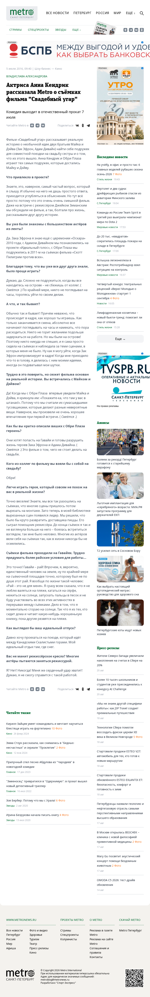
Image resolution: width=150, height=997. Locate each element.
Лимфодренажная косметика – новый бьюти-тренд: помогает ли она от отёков (119, 317)
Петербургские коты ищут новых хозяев (119, 632)
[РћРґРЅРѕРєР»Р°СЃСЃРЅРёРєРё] (82, 125)
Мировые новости (107, 227)
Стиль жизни (104, 179)
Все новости (57, 13)
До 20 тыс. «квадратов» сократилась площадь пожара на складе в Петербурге (119, 241)
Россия (102, 13)
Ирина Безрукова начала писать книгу (32, 815)
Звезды (60, 30)
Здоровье (35, 935)
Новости (102, 303)
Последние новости (112, 157)
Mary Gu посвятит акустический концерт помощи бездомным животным (118, 860)
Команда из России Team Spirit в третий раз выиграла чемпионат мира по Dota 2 (119, 217)
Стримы (15, 30)
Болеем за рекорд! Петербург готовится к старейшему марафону (117, 463)
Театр (33, 944)
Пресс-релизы (39, 948)
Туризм (34, 939)
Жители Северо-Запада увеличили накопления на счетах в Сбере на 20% (120, 660)
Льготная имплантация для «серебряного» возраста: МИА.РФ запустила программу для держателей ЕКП (119, 509)
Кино (58, 68)
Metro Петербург (130, 930)
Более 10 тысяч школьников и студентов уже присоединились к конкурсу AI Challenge (119, 684)
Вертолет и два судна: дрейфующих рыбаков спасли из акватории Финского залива (119, 193)
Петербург (82, 13)
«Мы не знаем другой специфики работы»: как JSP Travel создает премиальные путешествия (119, 708)
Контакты (96, 957)
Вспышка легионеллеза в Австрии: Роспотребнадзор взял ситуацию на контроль (118, 264)
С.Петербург (104, 203)
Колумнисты (68, 939)
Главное (11, 772)
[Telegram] (88, 125)
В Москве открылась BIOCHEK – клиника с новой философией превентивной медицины (118, 837)
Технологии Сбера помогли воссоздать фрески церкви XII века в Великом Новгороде (117, 732)
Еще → (120, 339)
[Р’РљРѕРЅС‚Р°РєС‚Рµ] (77, 125)
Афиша (11, 948)
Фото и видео (38, 930)
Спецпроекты (38, 30)
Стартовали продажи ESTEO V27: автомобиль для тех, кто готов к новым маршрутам (119, 756)
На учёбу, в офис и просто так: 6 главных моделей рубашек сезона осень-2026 (120, 169)
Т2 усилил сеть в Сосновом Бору (118, 551)
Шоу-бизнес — (45, 68)
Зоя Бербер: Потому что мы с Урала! (30, 800)
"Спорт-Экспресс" (66, 982)
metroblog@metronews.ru (55, 979)
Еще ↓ (131, 13)
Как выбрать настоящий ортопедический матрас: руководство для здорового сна (118, 590)
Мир (117, 13)
